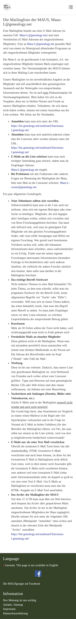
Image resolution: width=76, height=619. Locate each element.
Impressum (9, 609)
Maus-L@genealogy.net (33, 35)
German (9, 565)
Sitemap (18, 604)
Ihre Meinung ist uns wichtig (19, 600)
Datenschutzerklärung (15, 613)
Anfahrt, (8, 604)
